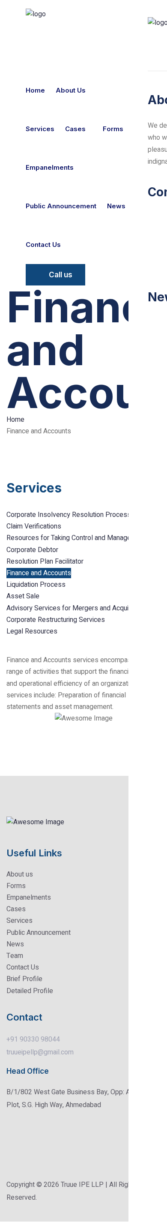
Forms (113, 129)
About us (71, 90)
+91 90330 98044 (33, 1039)
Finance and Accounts (38, 573)
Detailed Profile (29, 991)
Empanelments (50, 167)
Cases (75, 129)
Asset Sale (22, 596)
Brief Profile (24, 979)
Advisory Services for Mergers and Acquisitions (77, 608)
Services (40, 129)
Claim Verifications (33, 526)
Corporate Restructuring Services (55, 620)
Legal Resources (31, 631)
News (116, 206)
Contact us (43, 244)
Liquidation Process (36, 584)
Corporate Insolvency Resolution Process (68, 515)
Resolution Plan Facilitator (45, 561)
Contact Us (22, 967)
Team (14, 956)
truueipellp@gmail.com (40, 1052)
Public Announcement (61, 206)
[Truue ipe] (52, 14)
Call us (60, 274)
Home (35, 90)
